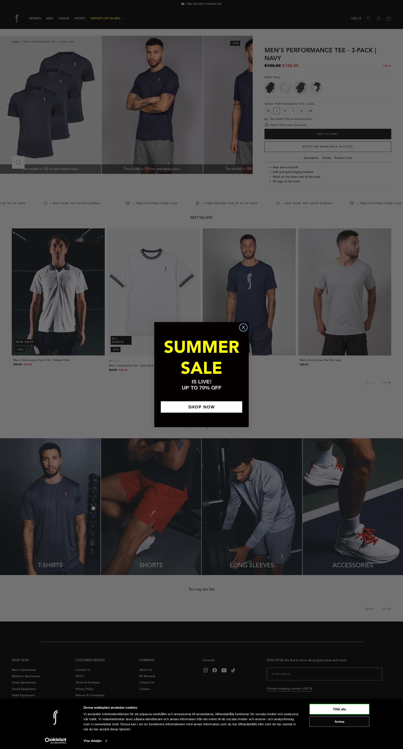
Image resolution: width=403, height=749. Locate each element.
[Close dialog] (243, 327)
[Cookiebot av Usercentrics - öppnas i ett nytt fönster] (55, 741)
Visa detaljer (93, 740)
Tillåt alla (339, 709)
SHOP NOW (201, 407)
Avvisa (339, 721)
